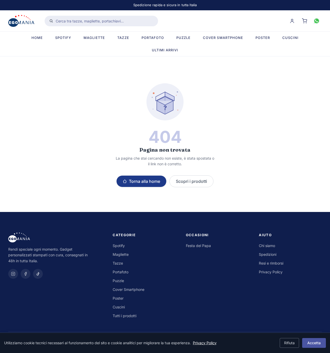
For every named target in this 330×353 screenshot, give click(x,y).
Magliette (94, 38)
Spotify (63, 38)
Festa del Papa (198, 245)
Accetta (314, 343)
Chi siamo (267, 245)
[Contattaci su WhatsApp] (316, 21)
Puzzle (183, 38)
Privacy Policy (271, 272)
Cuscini (290, 38)
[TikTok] (38, 274)
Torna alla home (144, 181)
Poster (262, 38)
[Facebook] (25, 274)
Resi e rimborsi (271, 263)
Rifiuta (289, 343)
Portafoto (153, 38)
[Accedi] (292, 20)
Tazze (123, 38)
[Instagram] (13, 274)
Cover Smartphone (223, 38)
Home (37, 38)
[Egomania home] (21, 21)
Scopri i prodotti (191, 181)
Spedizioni (267, 254)
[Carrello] (304, 20)
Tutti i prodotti (124, 316)
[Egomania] (55, 237)
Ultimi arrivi (165, 50)
